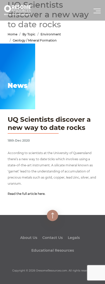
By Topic (28, 34)
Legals (74, 237)
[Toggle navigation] (97, 12)
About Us (28, 237)
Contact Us (52, 237)
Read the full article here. (26, 194)
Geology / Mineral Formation (35, 40)
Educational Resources (52, 250)
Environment (51, 34)
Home (12, 34)
